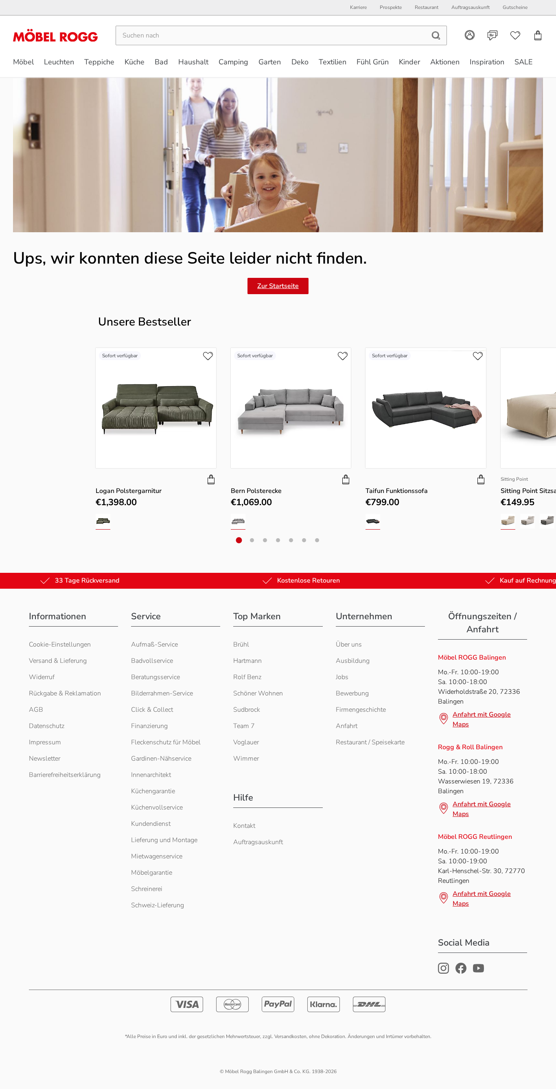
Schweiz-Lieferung (157, 905)
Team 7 (244, 726)
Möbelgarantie (151, 872)
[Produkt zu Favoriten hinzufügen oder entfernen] (208, 356)
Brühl (241, 644)
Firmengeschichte (361, 709)
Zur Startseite (278, 286)
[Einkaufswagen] (538, 35)
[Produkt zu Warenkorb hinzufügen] (211, 479)
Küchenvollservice (157, 807)
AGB (36, 709)
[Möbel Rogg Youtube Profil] (478, 971)
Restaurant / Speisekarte (370, 742)
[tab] (239, 540)
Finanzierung (149, 726)
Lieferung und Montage (164, 840)
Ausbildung (353, 660)
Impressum (45, 742)
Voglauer (246, 742)
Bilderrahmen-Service (162, 693)
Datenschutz (46, 726)
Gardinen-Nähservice (161, 758)
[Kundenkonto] (470, 35)
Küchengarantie (153, 791)
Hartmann (247, 660)
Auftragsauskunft (258, 842)
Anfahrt (346, 726)
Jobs (342, 677)
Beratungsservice (155, 677)
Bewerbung (352, 693)
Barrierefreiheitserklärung (65, 774)
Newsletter (44, 758)
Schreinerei (146, 888)
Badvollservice (152, 660)
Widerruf (42, 677)
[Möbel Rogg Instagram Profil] (443, 971)
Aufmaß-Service (154, 644)
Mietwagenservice (156, 856)
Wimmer (246, 758)
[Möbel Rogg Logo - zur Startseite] (55, 35)
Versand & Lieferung (58, 660)
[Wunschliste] (515, 35)
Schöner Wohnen (258, 693)
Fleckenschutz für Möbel (166, 742)
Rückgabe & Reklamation (65, 693)
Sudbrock (246, 709)
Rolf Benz (247, 677)
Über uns (349, 644)
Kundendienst (151, 823)
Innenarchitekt (151, 774)
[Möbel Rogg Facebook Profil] (460, 971)
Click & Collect (152, 709)
